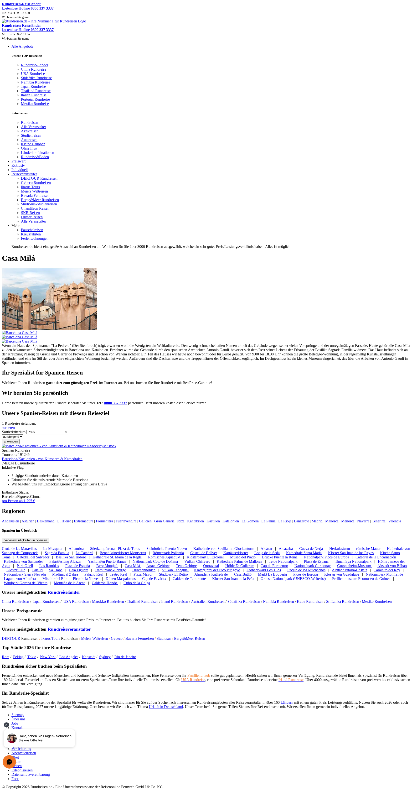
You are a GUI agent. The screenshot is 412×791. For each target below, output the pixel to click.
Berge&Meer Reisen (189, 638)
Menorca (348, 521)
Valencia (394, 521)
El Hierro (64, 521)
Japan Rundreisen (46, 601)
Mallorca (332, 521)
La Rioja (284, 521)
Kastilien (213, 521)
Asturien (27, 521)
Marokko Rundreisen (108, 601)
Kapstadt (88, 657)
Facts (15, 779)
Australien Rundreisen (208, 601)
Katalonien (230, 521)
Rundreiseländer (64, 592)
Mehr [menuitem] (15, 226)
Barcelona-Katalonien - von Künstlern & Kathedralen (42, 459)
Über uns (18, 719)
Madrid (317, 521)
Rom (5, 657)
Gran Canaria (164, 521)
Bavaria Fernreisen (139, 638)
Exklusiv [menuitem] (18, 165)
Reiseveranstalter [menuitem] (24, 174)
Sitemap (17, 715)
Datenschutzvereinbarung (30, 774)
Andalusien (10, 521)
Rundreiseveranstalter (69, 629)
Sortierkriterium (14, 432)
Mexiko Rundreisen (377, 601)
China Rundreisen (15, 601)
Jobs (14, 723)
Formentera (105, 521)
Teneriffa (379, 521)
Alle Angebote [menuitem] (22, 46)
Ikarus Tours (51, 638)
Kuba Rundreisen (310, 601)
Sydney (105, 657)
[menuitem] (29, 122)
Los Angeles (68, 657)
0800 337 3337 (115, 403)
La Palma (268, 521)
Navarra (363, 521)
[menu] (206, 146)
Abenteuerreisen (23, 753)
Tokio (31, 657)
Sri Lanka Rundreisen (342, 601)
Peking (18, 657)
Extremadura (83, 521)
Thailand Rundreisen (142, 601)
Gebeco (117, 638)
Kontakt (17, 728)
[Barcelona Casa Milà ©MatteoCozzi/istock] (206, 334)
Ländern (287, 702)
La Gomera (251, 521)
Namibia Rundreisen (278, 601)
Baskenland (46, 521)
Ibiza (181, 521)
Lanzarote (301, 521)
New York (48, 657)
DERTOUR (11, 638)
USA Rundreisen (76, 601)
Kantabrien (195, 521)
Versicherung (21, 749)
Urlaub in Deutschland (166, 707)
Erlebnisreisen (22, 770)
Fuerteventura (126, 521)
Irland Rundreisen (174, 601)
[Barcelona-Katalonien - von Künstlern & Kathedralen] (59, 446)
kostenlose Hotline (28, 8)
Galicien (145, 521)
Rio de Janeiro (125, 657)
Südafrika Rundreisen (243, 601)
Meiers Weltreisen (94, 638)
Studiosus (164, 638)
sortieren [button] (8, 428)
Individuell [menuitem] (19, 170)
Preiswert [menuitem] (18, 161)
